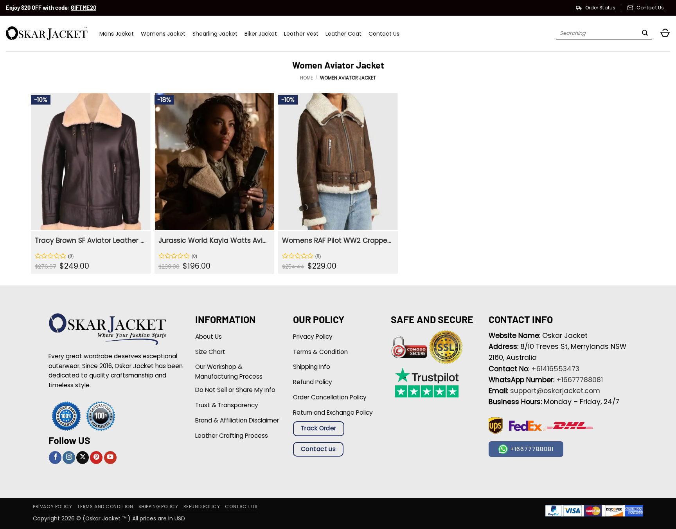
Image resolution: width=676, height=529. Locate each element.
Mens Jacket (116, 34)
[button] (665, 33)
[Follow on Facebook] (55, 457)
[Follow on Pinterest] (96, 457)
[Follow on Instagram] (69, 457)
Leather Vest (301, 34)
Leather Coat (343, 34)
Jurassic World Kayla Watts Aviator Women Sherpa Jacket (213, 240)
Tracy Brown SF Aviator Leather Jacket (90, 240)
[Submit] (644, 34)
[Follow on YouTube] (110, 457)
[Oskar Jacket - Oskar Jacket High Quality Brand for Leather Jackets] (47, 33)
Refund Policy (201, 507)
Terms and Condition (105, 507)
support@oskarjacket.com (555, 390)
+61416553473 (555, 369)
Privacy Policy (52, 507)
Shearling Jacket (214, 34)
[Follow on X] (82, 457)
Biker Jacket (261, 34)
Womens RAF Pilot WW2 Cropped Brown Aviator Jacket (337, 240)
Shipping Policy (158, 507)
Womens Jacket (163, 34)
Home (306, 78)
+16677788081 (579, 380)
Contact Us (384, 34)
